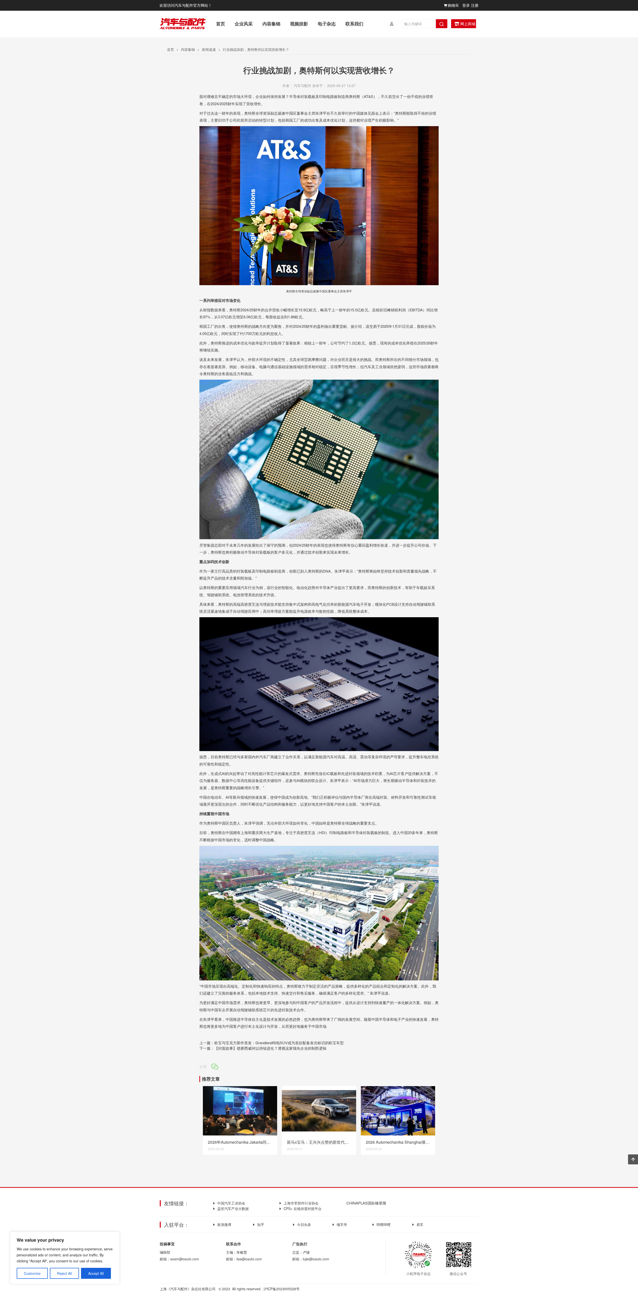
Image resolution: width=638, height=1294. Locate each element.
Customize (32, 1273)
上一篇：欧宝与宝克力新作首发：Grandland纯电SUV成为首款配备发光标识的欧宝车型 (271, 1042)
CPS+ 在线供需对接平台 (302, 1208)
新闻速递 (209, 49)
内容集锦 (188, 49)
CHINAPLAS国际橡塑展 (365, 1203)
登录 (466, 5)
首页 (170, 49)
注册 (474, 5)
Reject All (64, 1273)
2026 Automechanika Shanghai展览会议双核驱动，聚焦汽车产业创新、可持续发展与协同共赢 (398, 1142)
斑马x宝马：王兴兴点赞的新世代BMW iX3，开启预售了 (319, 1142)
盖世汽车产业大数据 (233, 1208)
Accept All (96, 1273)
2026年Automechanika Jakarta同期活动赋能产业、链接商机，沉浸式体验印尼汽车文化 (240, 1142)
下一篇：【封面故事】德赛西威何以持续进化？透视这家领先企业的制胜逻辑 (262, 1048)
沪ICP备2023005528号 (281, 1288)
